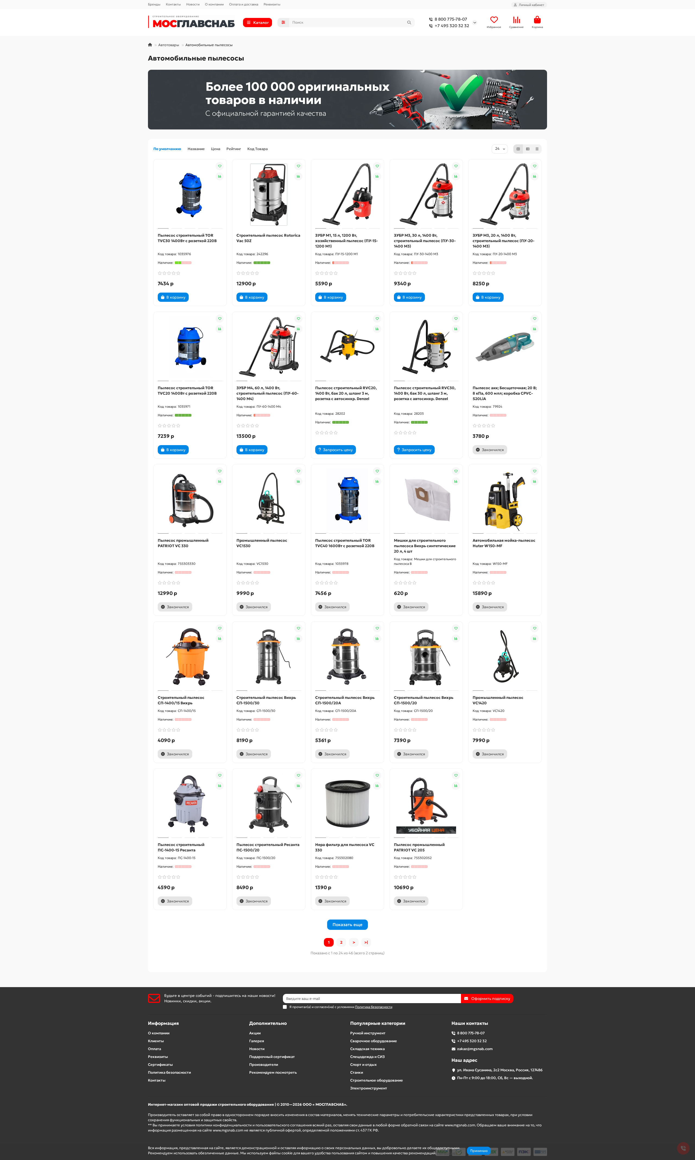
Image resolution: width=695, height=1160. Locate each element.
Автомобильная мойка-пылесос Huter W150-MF (504, 543)
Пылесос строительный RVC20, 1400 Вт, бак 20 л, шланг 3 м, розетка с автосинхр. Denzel (346, 393)
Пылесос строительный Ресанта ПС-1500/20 (267, 847)
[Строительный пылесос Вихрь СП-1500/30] (268, 657)
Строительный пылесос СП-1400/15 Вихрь (181, 700)
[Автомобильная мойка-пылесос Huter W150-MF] (505, 499)
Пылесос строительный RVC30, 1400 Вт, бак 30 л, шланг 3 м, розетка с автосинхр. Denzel (425, 393)
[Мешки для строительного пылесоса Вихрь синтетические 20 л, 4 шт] (426, 499)
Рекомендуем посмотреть (273, 1072)
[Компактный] (537, 149)
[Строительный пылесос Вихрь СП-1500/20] (426, 657)
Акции (255, 1033)
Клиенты (156, 1041)
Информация (163, 1023)
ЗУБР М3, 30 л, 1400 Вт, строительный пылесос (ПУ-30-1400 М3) (425, 241)
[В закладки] (220, 166)
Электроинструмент (368, 1088)
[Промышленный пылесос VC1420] (505, 657)
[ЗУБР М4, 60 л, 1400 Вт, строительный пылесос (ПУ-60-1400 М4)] (268, 347)
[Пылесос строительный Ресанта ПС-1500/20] (268, 804)
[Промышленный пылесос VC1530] (268, 499)
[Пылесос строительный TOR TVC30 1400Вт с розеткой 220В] (190, 194)
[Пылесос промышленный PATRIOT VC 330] (190, 499)
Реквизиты (272, 4)
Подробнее (447, 1153)
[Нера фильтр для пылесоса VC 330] (347, 804)
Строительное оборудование (376, 1080)
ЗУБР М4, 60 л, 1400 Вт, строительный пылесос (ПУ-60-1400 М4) (267, 393)
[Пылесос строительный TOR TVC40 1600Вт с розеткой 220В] (347, 499)
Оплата (154, 1049)
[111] (347, 99)
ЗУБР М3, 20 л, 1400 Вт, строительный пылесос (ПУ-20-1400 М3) (504, 241)
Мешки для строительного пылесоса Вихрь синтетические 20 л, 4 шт (425, 546)
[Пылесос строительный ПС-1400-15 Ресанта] (190, 804)
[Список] (528, 149)
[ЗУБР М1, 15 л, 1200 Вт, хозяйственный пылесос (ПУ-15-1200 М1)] (347, 194)
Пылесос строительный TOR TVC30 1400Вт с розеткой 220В (187, 238)
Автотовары (168, 45)
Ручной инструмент (368, 1033)
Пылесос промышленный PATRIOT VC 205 (419, 847)
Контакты (173, 4)
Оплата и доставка (243, 4)
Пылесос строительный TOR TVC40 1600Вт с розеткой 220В (344, 543)
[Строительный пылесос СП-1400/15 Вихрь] (190, 657)
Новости (193, 4)
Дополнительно (268, 1023)
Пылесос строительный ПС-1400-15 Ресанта (181, 847)
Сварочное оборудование (373, 1041)
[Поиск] (409, 22)
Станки (356, 1072)
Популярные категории (377, 1023)
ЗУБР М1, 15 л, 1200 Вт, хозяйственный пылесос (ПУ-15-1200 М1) (346, 241)
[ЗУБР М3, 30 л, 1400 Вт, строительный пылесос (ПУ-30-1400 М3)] (426, 194)
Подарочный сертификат (272, 1056)
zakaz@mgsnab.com (475, 1049)
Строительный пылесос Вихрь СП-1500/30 (266, 700)
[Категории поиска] (283, 22)
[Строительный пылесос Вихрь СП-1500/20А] (347, 657)
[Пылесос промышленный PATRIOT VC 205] (426, 804)
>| (366, 942)
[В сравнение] (220, 176)
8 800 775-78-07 (451, 19)
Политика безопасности (169, 1072)
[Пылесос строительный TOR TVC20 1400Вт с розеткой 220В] (190, 347)
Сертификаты (160, 1064)
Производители (263, 1064)
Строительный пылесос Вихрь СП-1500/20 (423, 700)
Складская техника (367, 1049)
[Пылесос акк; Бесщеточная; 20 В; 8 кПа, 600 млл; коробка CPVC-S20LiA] (505, 347)
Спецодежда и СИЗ (367, 1056)
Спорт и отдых (363, 1064)
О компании (214, 4)
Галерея (256, 1041)
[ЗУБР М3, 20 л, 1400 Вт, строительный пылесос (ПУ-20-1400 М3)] (505, 194)
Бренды (154, 4)
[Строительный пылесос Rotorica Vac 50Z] (268, 194)
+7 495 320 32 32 (452, 25)
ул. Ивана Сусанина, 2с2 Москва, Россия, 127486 (500, 1070)
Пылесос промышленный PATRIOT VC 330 (183, 543)
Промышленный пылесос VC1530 (261, 543)
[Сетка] (518, 149)
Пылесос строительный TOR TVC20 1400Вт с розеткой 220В (187, 390)
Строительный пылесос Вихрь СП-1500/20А (345, 700)
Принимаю (479, 1151)
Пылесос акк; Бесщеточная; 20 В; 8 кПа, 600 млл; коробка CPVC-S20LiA (505, 393)
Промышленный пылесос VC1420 (498, 700)
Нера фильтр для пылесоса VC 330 (344, 847)
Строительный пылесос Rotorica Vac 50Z (268, 238)
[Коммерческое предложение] (198, 297)
